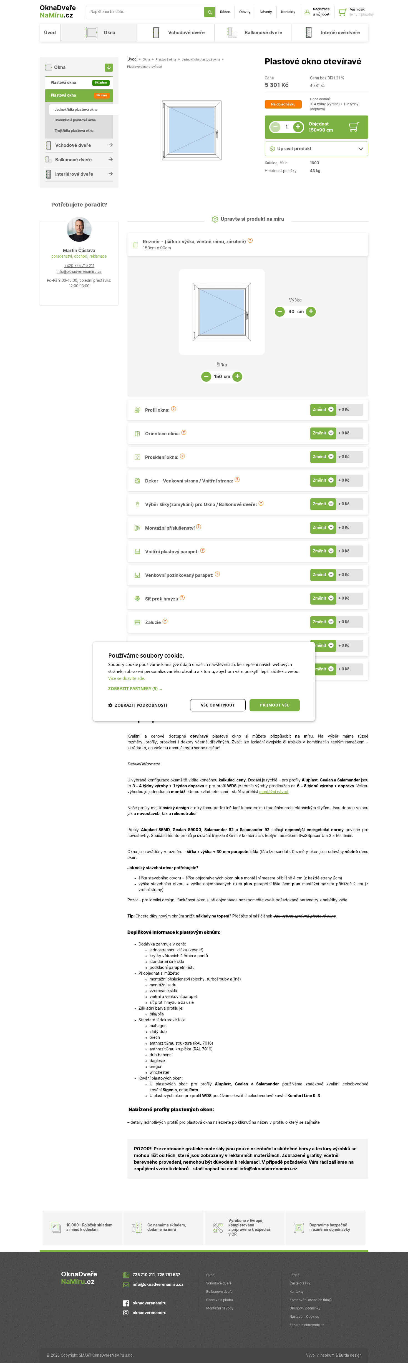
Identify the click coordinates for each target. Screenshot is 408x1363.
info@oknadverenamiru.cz (79, 272)
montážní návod (273, 792)
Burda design (350, 1355)
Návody (266, 12)
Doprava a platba (219, 1300)
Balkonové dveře (219, 1291)
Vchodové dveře (218, 1283)
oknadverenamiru (150, 1303)
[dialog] (204, 681)
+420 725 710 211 (79, 266)
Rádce (225, 12)
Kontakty (288, 12)
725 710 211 (144, 1275)
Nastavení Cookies (304, 1316)
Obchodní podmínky (305, 1308)
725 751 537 (168, 1275)
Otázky (245, 12)
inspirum (327, 1355)
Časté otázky (299, 1283)
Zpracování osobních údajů (310, 1300)
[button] (250, 240)
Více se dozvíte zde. (126, 678)
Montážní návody (219, 1308)
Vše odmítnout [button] (218, 705)
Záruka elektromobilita (306, 1325)
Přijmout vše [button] (274, 705)
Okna (210, 1275)
